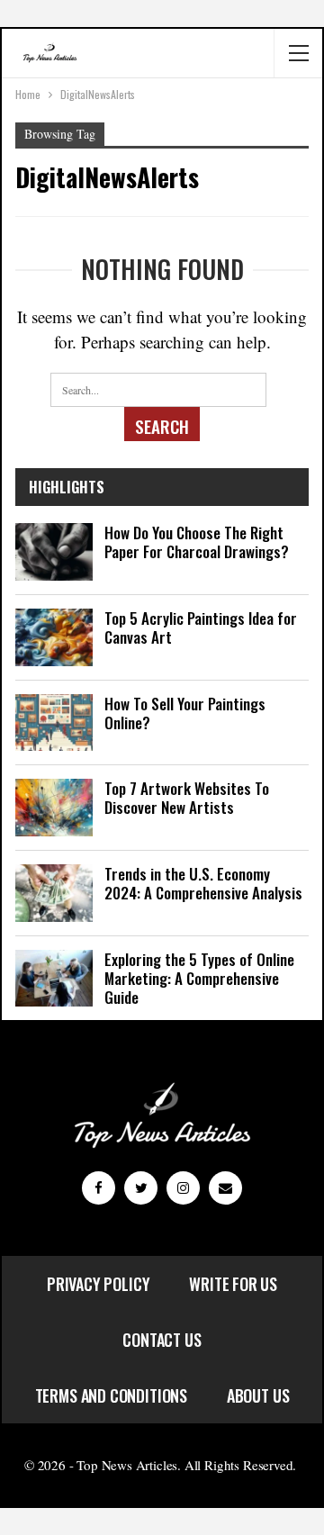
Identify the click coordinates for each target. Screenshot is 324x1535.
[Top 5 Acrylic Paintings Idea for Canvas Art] (54, 637)
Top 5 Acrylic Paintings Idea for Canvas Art (200, 627)
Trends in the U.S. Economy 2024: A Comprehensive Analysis (203, 883)
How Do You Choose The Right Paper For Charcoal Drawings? (196, 542)
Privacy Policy (98, 1284)
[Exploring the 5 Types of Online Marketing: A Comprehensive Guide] (54, 978)
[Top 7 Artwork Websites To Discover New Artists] (54, 807)
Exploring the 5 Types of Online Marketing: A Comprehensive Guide (199, 978)
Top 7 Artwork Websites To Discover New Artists (186, 797)
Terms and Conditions (111, 1395)
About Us (258, 1395)
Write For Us (233, 1284)
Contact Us (161, 1339)
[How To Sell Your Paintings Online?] (54, 723)
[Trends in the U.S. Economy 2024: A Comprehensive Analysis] (54, 893)
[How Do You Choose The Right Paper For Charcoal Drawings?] (54, 552)
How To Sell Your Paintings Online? (185, 713)
